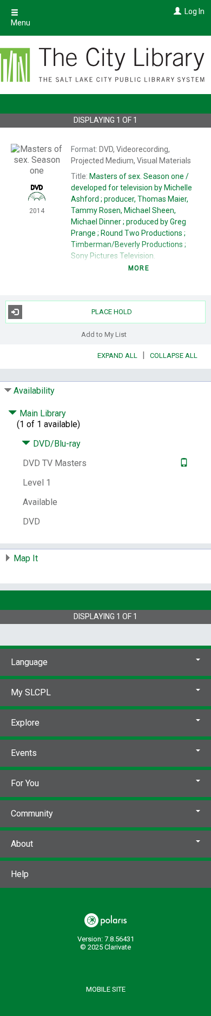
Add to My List (104, 334)
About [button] (22, 844)
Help (20, 874)
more (138, 268)
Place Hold (111, 312)
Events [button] (24, 753)
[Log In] (176, 11)
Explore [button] (25, 723)
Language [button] (29, 662)
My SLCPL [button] (31, 692)
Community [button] (32, 813)
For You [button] (25, 783)
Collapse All (173, 355)
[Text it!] (182, 463)
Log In (194, 11)
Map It (26, 558)
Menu (20, 22)
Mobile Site (106, 989)
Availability (34, 391)
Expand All (117, 355)
